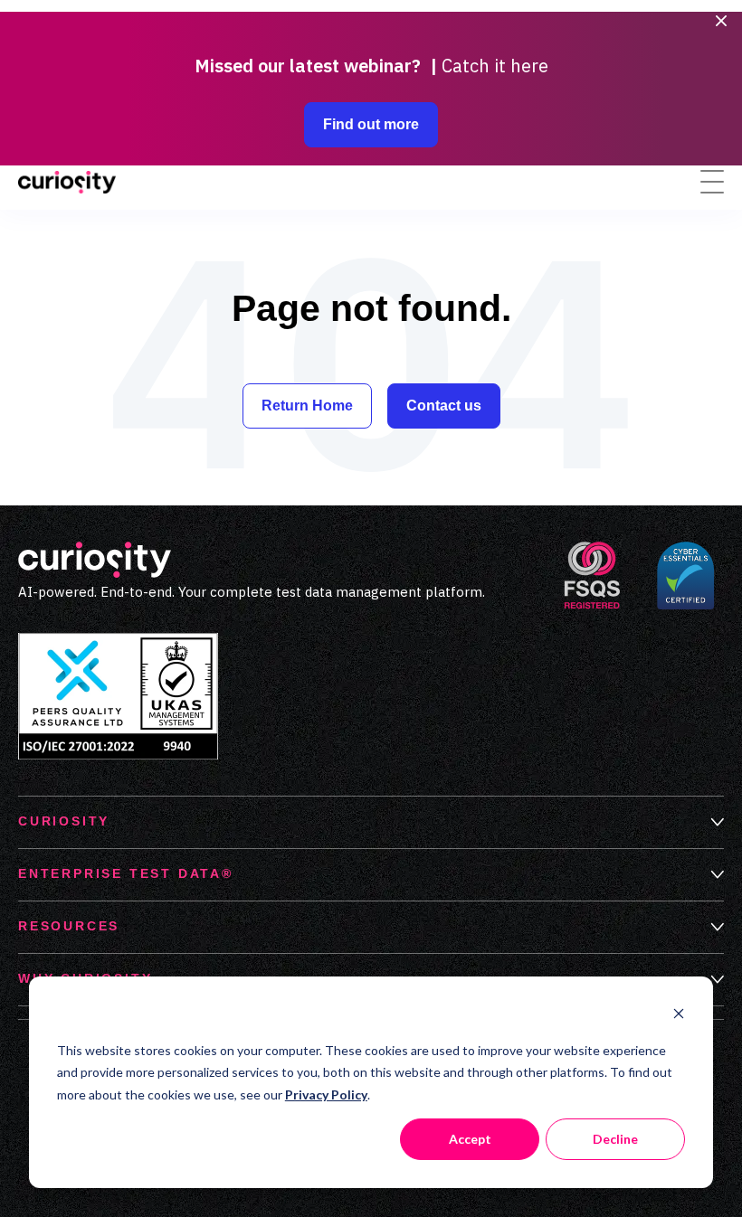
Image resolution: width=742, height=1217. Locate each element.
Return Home (307, 405)
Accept (470, 1138)
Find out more (371, 124)
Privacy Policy (326, 1094)
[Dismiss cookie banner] (678, 1016)
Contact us (443, 405)
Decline (615, 1138)
